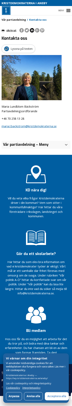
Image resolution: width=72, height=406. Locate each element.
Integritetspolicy (31, 388)
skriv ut (11, 30)
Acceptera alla (56, 396)
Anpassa (14, 396)
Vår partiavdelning (14, 19)
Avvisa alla (33, 396)
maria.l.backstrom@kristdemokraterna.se (29, 126)
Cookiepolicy (13, 388)
